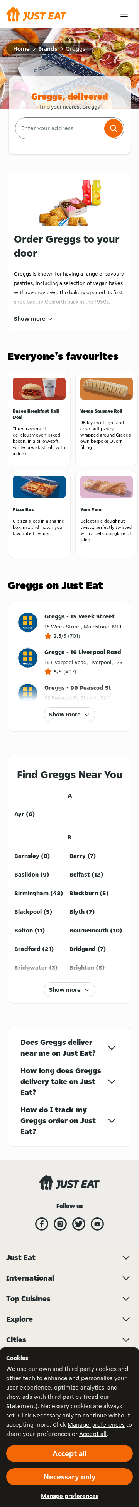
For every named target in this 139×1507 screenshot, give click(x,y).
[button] (113, 128)
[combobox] (59, 128)
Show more (30, 318)
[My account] (124, 14)
